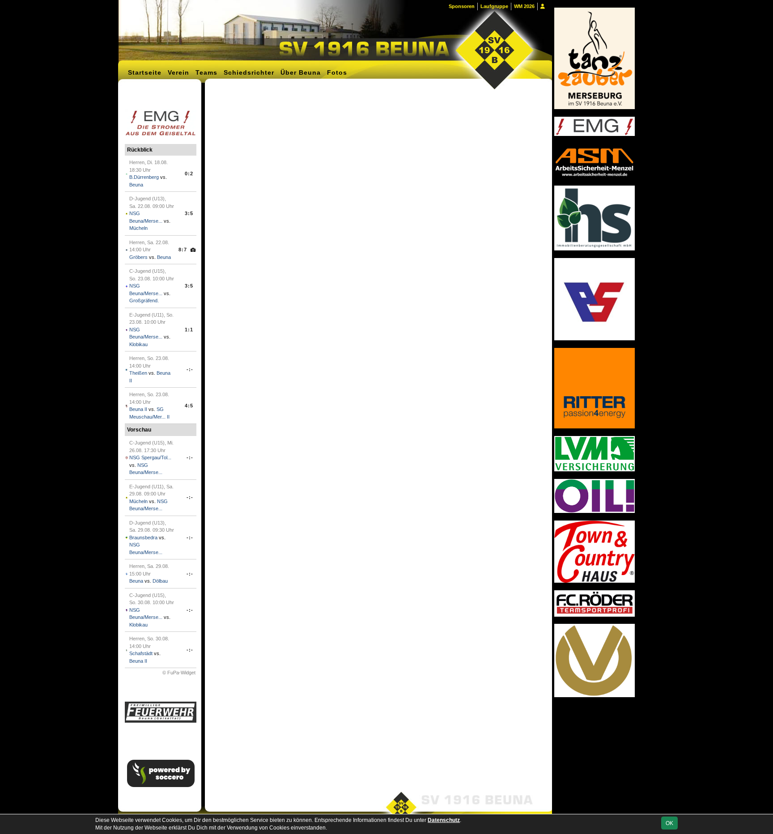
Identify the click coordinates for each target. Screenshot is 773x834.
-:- (190, 369)
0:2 (189, 173)
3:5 (189, 213)
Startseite (144, 72)
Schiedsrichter (249, 72)
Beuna (136, 184)
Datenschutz (444, 820)
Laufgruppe (494, 6)
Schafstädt (141, 653)
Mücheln (138, 228)
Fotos (337, 72)
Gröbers (138, 257)
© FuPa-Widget (178, 672)
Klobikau (138, 344)
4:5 (189, 405)
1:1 (189, 329)
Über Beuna (300, 72)
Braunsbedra (143, 537)
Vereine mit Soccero (377, 98)
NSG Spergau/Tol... (150, 457)
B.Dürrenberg (144, 177)
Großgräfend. (144, 300)
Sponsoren (462, 6)
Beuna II (138, 409)
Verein (178, 72)
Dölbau (160, 581)
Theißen (138, 373)
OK (669, 823)
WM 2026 (524, 6)
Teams (206, 72)
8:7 (182, 249)
